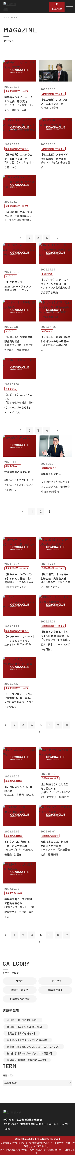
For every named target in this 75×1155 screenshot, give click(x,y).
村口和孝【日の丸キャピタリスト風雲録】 (30, 1053)
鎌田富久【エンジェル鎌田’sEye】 (26, 1026)
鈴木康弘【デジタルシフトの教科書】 (27, 1040)
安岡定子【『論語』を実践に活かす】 (27, 1060)
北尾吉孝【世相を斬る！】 (21, 1033)
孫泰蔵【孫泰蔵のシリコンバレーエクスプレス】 (34, 1046)
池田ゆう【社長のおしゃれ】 (23, 1020)
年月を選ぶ (10, 1083)
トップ (6, 17)
